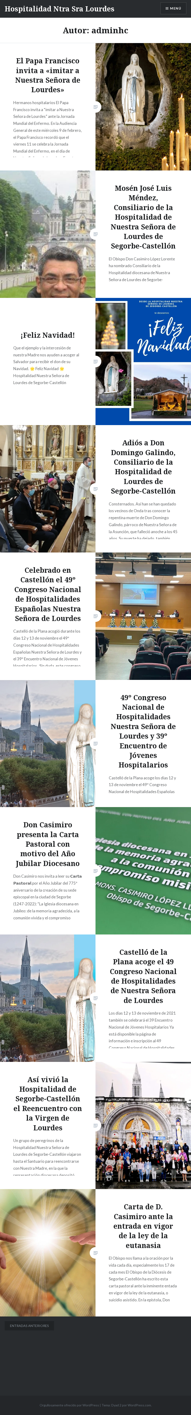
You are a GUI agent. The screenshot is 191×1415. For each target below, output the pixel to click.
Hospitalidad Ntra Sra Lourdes (59, 9)
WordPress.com (139, 1405)
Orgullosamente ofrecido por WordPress (69, 1405)
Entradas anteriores (29, 1326)
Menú (175, 8)
